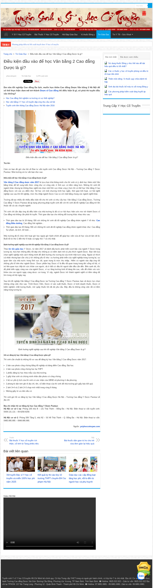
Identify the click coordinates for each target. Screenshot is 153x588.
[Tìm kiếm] (150, 5)
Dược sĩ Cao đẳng (49, 90)
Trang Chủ (6, 34)
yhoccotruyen (11, 76)
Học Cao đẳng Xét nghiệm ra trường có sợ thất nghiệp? (30, 98)
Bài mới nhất (111, 57)
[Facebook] (129, 6)
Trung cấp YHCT (68, 578)
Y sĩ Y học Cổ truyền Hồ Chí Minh (27, 578)
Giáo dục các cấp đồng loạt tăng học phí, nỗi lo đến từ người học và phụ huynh (82, 478)
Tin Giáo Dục (103, 34)
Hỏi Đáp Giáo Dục (70, 34)
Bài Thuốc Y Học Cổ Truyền (47, 34)
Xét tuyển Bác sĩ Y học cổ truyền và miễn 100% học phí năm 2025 (20, 478)
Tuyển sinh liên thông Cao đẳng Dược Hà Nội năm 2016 (30, 105)
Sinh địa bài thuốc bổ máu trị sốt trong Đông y (128, 87)
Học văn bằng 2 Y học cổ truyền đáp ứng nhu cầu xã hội (30, 102)
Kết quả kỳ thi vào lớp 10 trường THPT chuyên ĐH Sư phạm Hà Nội (52, 478)
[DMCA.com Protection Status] (144, 569)
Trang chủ (7, 54)
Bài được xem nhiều (129, 57)
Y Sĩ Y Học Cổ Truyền (21, 34)
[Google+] (126, 6)
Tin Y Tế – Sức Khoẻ (122, 34)
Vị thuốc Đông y (88, 34)
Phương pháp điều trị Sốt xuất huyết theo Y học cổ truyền (35, 44)
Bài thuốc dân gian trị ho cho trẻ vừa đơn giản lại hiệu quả (79, 441)
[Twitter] (132, 6)
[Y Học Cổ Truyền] (76, 19)
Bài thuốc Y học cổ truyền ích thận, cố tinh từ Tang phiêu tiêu (24, 441)
